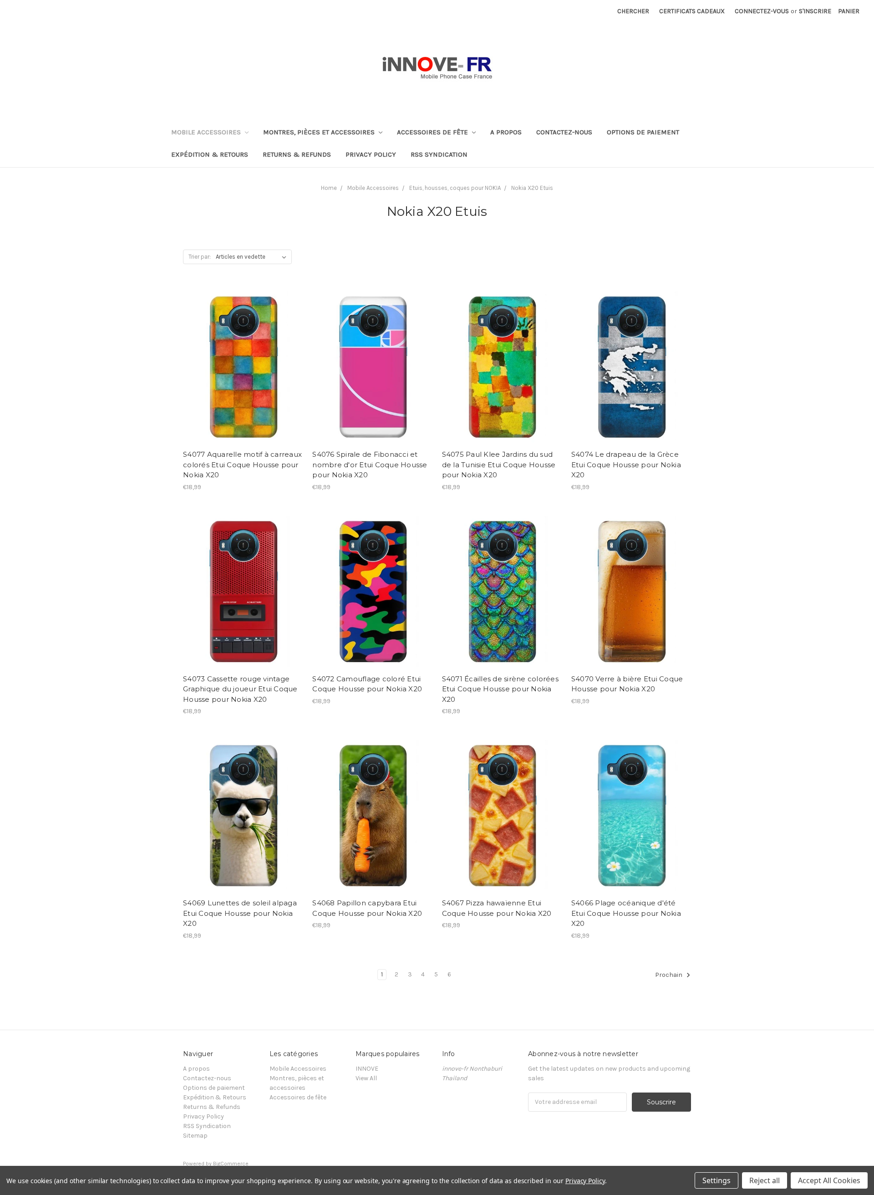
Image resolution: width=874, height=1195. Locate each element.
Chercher (633, 11)
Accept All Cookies (829, 1180)
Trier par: (199, 256)
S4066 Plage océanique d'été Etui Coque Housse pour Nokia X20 (626, 913)
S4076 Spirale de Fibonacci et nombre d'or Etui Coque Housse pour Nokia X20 (369, 464)
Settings (716, 1180)
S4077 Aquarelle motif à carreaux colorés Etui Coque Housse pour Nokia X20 (242, 464)
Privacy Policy (371, 154)
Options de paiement (643, 132)
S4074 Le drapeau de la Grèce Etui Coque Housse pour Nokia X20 (626, 464)
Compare (240, 365)
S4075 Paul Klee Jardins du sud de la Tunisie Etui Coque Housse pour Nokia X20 (499, 464)
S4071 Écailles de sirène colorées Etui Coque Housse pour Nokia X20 (500, 689)
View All (366, 1078)
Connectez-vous (762, 11)
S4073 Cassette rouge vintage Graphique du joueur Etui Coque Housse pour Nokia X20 (240, 689)
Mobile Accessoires (207, 132)
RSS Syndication (439, 154)
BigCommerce (231, 1163)
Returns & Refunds (297, 154)
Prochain (669, 975)
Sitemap (195, 1135)
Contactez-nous (564, 132)
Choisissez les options (243, 381)
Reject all (764, 1180)
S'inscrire (815, 11)
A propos (506, 132)
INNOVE (367, 1068)
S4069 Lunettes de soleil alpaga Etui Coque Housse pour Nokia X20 (240, 913)
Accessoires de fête (433, 132)
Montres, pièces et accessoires (319, 132)
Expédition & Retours (209, 154)
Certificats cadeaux (692, 11)
